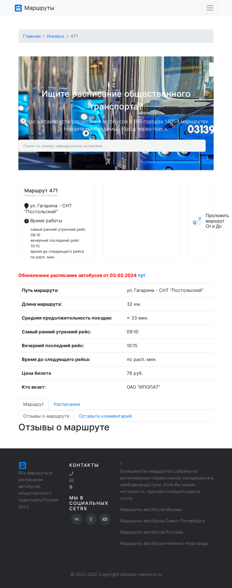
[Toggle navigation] (210, 8)
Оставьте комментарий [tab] (105, 416)
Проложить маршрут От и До (217, 221)
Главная (32, 36)
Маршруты (38, 8)
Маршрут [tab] (33, 404)
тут (141, 275)
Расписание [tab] (67, 404)
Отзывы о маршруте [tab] (46, 416)
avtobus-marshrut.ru (141, 574)
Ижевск (55, 36)
